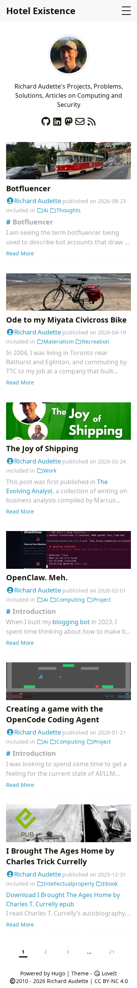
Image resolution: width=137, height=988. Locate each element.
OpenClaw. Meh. (37, 577)
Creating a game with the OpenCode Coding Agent (54, 714)
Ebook (110, 883)
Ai (45, 210)
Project (102, 599)
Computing (70, 599)
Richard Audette (37, 200)
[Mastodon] (68, 119)
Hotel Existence (40, 10)
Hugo (58, 973)
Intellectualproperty (68, 883)
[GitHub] (45, 119)
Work (49, 470)
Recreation (95, 341)
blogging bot (71, 622)
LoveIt (108, 973)
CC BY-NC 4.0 (111, 981)
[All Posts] (68, 71)
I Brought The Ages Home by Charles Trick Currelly (60, 856)
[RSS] (91, 119)
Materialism (58, 341)
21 (112, 951)
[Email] (80, 119)
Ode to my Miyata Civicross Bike (66, 320)
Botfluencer (28, 188)
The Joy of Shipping (42, 448)
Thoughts (68, 210)
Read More (20, 253)
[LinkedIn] (57, 119)
